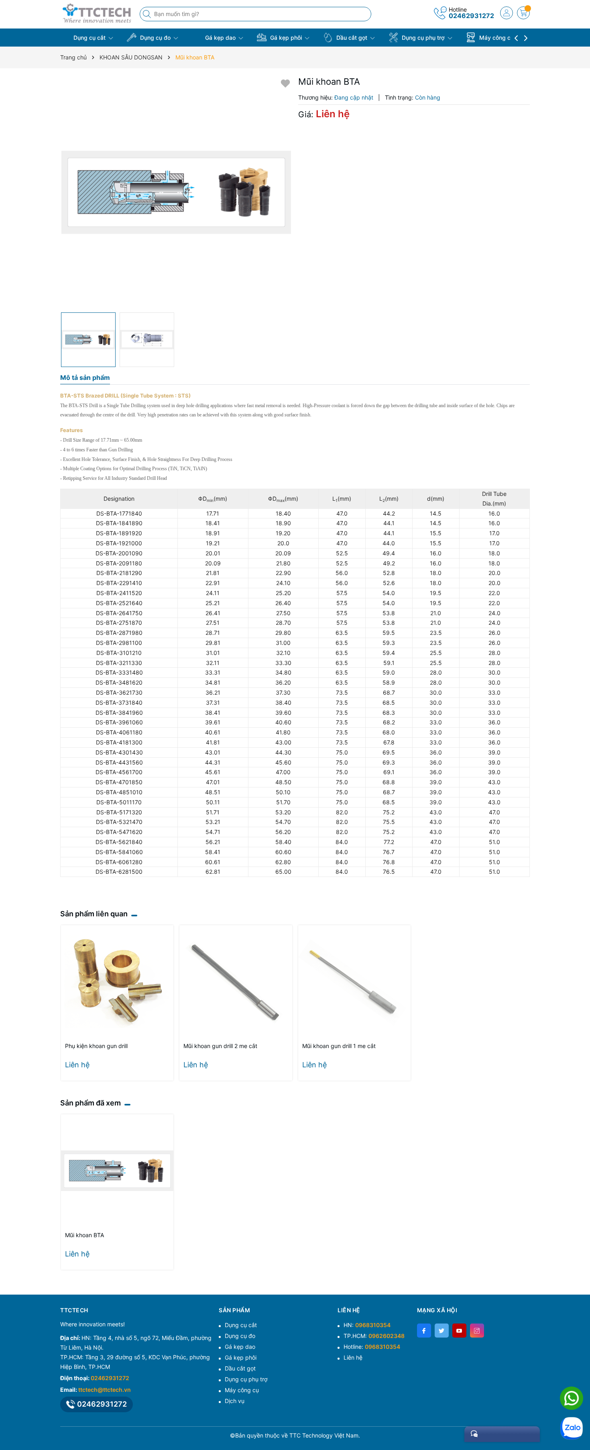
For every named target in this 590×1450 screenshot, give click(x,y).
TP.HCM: (374, 1335)
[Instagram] (477, 1331)
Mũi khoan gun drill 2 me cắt (220, 1045)
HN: (367, 1325)
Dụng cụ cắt (89, 37)
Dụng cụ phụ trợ (423, 37)
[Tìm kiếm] (148, 14)
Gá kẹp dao (220, 37)
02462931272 (471, 16)
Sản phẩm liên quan (94, 914)
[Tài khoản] (506, 12)
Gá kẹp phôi (286, 37)
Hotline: (372, 1346)
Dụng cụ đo (155, 37)
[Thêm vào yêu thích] (285, 83)
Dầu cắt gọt (352, 37)
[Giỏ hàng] (523, 12)
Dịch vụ (234, 1400)
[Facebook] (424, 1331)
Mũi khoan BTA (84, 1235)
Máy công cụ (496, 37)
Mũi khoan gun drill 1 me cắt (339, 1045)
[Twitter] (442, 1331)
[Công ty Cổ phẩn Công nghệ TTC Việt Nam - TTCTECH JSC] (97, 13)
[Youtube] (459, 1331)
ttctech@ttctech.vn (104, 1389)
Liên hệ (353, 1357)
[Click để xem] (176, 192)
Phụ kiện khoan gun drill (96, 1045)
